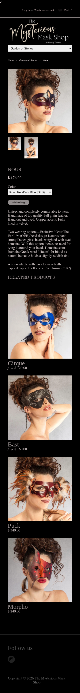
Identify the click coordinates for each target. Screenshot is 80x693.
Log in (26, 10)
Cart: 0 (68, 10)
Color (12, 187)
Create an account (44, 10)
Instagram (11, 659)
